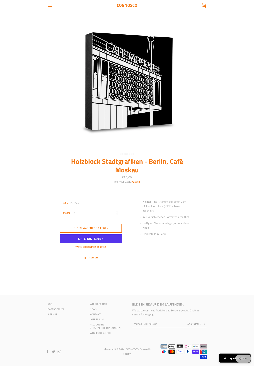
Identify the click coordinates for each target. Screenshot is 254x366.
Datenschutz (56, 309)
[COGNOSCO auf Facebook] (47, 351)
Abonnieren (194, 324)
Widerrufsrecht (100, 333)
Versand (135, 181)
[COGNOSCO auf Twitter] (53, 351)
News (93, 309)
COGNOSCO (127, 5)
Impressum (97, 319)
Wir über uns (98, 304)
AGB (50, 304)
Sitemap (53, 314)
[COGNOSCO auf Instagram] (59, 351)
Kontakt (95, 314)
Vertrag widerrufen (235, 358)
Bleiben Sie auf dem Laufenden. (158, 304)
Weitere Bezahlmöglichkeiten (90, 246)
